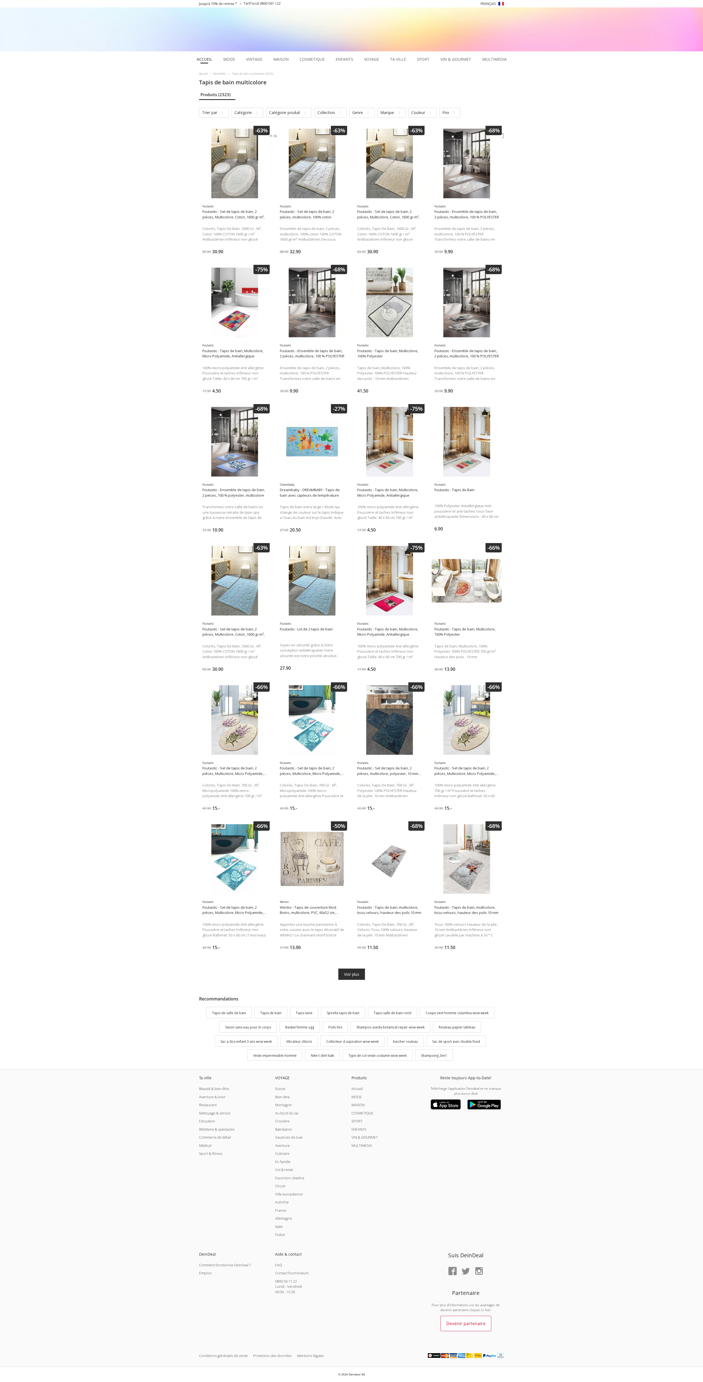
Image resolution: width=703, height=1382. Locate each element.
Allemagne (283, 1218)
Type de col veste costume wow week (377, 1055)
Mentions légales (310, 1355)
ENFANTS (359, 1129)
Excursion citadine (289, 1177)
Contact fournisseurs (292, 1272)
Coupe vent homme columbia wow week (457, 1013)
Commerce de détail (215, 1137)
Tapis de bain (270, 1013)
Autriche (282, 1202)
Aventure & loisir (212, 1096)
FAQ (278, 1265)
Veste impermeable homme (275, 1055)
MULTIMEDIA (362, 1145)
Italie (279, 1226)
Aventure (282, 1145)
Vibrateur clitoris (299, 1041)
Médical (205, 1145)
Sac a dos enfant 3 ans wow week (246, 1041)
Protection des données (272, 1355)
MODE (357, 1096)
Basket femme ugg (299, 1027)
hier (488, 1310)
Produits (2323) (215, 94)
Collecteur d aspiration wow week (352, 1041)
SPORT (357, 1121)
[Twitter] (466, 1271)
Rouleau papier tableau (457, 1027)
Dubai (280, 1234)
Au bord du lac (287, 1113)
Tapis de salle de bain (229, 1013)
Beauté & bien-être (214, 1088)
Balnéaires (283, 1129)
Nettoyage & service (214, 1113)
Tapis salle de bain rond (392, 1013)
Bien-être (282, 1096)
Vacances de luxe (289, 1137)
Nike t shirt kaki (322, 1055)
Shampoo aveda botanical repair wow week (390, 1027)
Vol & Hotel (284, 1169)
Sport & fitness (210, 1153)
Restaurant (208, 1104)
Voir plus (351, 974)
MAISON (358, 1104)
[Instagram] (479, 1271)
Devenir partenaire (466, 1323)
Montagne (283, 1104)
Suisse (280, 1088)
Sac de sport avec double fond (456, 1041)
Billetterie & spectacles (217, 1129)
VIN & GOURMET (365, 1137)
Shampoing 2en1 (434, 1055)
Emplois (205, 1272)
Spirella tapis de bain (343, 1013)
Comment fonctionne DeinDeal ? (225, 1265)
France (280, 1210)
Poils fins (335, 1027)
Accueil (357, 1088)
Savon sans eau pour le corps (248, 1027)
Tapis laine (304, 1013)
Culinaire (282, 1153)
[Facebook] (452, 1271)
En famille (283, 1161)
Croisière (282, 1121)
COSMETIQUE (362, 1113)
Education (207, 1121)
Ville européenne (289, 1194)
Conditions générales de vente (223, 1355)
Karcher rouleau (405, 1041)
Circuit (280, 1185)
